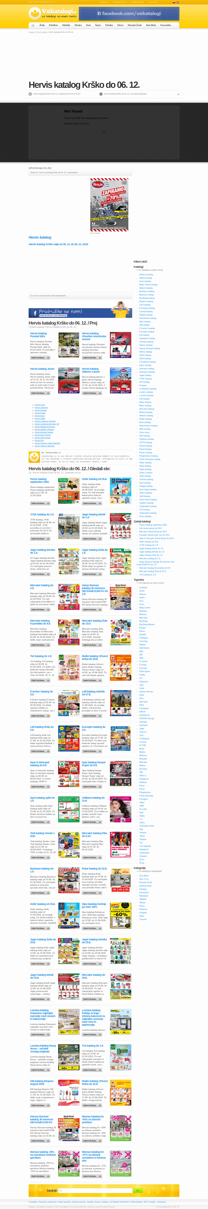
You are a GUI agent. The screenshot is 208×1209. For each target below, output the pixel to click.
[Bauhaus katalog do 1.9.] (68, 880)
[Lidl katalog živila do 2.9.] (68, 739)
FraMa (142, 675)
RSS (146, 1202)
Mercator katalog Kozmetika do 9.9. (40, 622)
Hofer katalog (145, 355)
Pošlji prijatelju (136, 1202)
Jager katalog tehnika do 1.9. (42, 551)
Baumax (143, 614)
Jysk (141, 735)
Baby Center (144, 607)
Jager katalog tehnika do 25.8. (94, 941)
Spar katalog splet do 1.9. (42, 799)
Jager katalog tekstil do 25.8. (41, 976)
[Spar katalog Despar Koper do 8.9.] (120, 774)
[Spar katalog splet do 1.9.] (68, 809)
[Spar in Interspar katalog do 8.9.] (68, 774)
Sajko (141, 802)
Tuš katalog (144, 509)
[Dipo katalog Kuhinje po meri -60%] (120, 916)
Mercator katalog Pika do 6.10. (94, 835)
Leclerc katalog (146, 392)
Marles (142, 752)
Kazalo (97, 1202)
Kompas (143, 385)
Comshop (143, 641)
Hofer (141, 695)
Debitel (142, 644)
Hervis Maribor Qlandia (44, 429)
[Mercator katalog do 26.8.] (120, 986)
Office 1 (142, 775)
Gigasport (143, 681)
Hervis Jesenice (41, 408)
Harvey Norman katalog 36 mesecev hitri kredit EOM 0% (41, 1119)
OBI (141, 772)
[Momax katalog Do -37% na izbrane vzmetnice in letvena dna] (120, 1163)
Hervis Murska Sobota (44, 432)
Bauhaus (143, 611)
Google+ (152, 1202)
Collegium (143, 638)
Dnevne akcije (120, 2)
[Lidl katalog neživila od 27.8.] (120, 703)
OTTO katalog (145, 442)
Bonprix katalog (146, 301)
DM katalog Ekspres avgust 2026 (41, 1083)
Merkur (142, 765)
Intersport (143, 725)
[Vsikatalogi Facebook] (129, 20)
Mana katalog (145, 402)
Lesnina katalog (146, 395)
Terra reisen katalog (148, 499)
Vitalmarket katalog (147, 513)
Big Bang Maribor (147, 624)
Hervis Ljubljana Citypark (45, 421)
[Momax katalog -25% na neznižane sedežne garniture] (68, 1163)
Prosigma (143, 799)
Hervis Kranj (40, 416)
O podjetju (33, 1202)
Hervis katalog (41, 32)
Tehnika (109, 25)
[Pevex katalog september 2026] (68, 491)
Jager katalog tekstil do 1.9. (93, 516)
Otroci (120, 25)
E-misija (142, 665)
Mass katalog (145, 405)
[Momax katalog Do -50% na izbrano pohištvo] (120, 1128)
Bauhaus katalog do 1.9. (41, 870)
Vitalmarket (144, 853)
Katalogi (104, 2)
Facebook (162, 1202)
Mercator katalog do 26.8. (93, 976)
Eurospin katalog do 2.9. (93, 728)
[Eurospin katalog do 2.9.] (120, 739)
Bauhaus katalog (146, 291)
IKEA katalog (145, 358)
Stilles (142, 816)
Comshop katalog (147, 308)
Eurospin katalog (146, 331)
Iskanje (52, 1191)
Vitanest (143, 856)
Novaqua (143, 769)
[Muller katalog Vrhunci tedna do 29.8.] (120, 668)
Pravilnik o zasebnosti (48, 1202)
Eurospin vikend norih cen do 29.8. (154, 535)
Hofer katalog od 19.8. (42, 904)
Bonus (142, 631)
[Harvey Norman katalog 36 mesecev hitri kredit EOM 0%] (68, 1128)
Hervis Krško (40, 419)
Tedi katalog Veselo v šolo (42, 835)
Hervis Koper (40, 413)
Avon (141, 604)
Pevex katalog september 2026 (39, 480)
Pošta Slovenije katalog (149, 459)
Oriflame (143, 782)
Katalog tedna (145, 886)
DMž (141, 658)
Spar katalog (144, 483)
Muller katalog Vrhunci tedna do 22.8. (95, 1083)
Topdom (142, 839)
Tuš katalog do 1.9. (41, 656)
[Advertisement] (104, 56)
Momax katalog (146, 415)
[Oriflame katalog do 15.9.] (120, 809)
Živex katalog (145, 516)
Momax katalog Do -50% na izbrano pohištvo (93, 1119)
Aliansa (142, 594)
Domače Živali (134, 25)
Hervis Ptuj (39, 440)
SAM (141, 806)
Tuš (141, 843)
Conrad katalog (146, 311)
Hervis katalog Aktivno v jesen (91, 370)
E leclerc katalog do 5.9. (41, 693)
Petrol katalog (145, 449)
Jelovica (143, 732)
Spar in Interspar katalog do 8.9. (39, 764)
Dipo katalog (144, 321)
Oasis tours (144, 432)
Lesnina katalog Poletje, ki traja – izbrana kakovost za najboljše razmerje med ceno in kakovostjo (93, 1017)
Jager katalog (145, 375)
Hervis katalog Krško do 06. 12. (84, 85)
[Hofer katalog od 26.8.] (120, 491)
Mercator (143, 762)
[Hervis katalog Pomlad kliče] (68, 345)
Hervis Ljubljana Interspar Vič (47, 424)
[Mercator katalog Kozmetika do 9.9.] (68, 632)
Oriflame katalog (146, 439)
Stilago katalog (145, 486)
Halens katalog (145, 345)
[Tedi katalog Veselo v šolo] (68, 845)
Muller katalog (145, 419)
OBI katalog (144, 436)
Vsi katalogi (114, 1202)
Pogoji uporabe (64, 1202)
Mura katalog (145, 422)
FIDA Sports (144, 671)
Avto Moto (151, 25)
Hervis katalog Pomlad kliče (38, 335)
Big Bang (143, 621)
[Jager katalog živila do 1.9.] (120, 561)
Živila (41, 25)
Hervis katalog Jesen (42, 368)
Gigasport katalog (147, 338)
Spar (141, 812)
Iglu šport (143, 702)
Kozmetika (165, 25)
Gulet (141, 688)
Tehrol (142, 836)
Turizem (142, 919)
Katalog (105, 1202)
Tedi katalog (144, 496)
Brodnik (142, 634)
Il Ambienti (144, 708)
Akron (142, 591)
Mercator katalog (146, 409)
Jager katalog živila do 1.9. (95, 551)
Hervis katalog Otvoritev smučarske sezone (94, 336)
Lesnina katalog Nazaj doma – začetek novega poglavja (43, 1048)
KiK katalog (144, 382)
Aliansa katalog (146, 274)
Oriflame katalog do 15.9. (93, 799)
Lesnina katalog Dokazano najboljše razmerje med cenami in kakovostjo (42, 1014)
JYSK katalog (145, 379)
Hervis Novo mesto (42, 438)
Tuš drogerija (145, 846)
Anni (141, 601)
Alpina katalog (145, 278)
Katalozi (177, 2)
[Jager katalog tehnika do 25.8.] (120, 951)
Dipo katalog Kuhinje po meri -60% (94, 905)
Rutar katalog (145, 466)
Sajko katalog (145, 469)
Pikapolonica (145, 792)
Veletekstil (143, 849)
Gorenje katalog (146, 342)
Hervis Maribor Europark (45, 427)
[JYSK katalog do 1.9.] (68, 526)
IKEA (141, 705)
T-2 (140, 819)
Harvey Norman (146, 691)
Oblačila (66, 25)
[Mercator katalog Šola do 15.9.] (120, 632)
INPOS (142, 712)
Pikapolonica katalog (148, 456)
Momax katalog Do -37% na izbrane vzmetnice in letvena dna (94, 1156)
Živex (141, 859)
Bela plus (143, 618)
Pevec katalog (145, 452)
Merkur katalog (145, 412)
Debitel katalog (145, 315)
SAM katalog (145, 476)
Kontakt (90, 1202)
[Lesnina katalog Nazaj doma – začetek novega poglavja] (68, 1057)
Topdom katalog (146, 503)
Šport (98, 25)
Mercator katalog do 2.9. (41, 587)
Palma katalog (145, 446)
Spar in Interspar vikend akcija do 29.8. (156, 538)
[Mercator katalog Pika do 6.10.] (120, 845)
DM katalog (144, 325)
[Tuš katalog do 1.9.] (68, 668)
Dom (88, 25)
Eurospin (143, 668)
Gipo (141, 685)
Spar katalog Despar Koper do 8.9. (94, 764)
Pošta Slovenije (146, 796)
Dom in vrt (143, 879)
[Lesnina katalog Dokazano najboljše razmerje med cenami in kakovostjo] (68, 1022)
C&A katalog (144, 305)
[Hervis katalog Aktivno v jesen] (120, 380)
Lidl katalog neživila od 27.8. (93, 693)
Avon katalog (145, 281)
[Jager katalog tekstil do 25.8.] (68, 986)
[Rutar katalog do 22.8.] (120, 880)
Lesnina (142, 742)
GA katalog (144, 335)
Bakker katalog (146, 288)
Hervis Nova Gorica (43, 435)
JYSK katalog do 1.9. (42, 514)
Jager (141, 728)
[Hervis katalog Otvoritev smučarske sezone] (120, 345)
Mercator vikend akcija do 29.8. (153, 531)
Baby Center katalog (148, 284)
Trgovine (152, 2)
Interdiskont (144, 715)
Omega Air (144, 779)
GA (140, 678)
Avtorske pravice (79, 1202)
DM (140, 655)
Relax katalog (145, 462)
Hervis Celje (40, 405)
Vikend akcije (137, 2)
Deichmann (144, 648)
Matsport (143, 759)
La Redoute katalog (147, 389)
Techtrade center (146, 826)
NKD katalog (144, 429)
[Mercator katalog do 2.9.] (68, 597)
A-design (143, 587)
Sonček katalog (146, 479)
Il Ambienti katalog (147, 362)
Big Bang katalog (146, 298)
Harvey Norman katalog (149, 348)
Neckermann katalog (148, 426)
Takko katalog (145, 493)
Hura (141, 698)
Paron (142, 785)
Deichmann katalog (147, 318)
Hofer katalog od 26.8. (94, 479)
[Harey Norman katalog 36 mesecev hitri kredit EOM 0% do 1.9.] (120, 597)
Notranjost (143, 896)
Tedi (141, 829)
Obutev (78, 25)
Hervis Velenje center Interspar (47, 443)
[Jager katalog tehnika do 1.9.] (68, 561)
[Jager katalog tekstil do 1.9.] (120, 526)
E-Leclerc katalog (147, 328)
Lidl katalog (144, 399)
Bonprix (142, 628)
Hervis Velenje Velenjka (44, 446)
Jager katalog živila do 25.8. (43, 941)
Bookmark (125, 1202)
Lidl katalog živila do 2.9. (42, 728)
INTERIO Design (146, 718)
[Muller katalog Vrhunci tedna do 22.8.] (120, 1093)
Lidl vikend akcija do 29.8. (150, 528)
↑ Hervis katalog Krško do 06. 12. (167, 1207)
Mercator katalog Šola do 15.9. (94, 622)
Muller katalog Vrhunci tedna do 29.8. (95, 658)
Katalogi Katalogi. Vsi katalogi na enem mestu (54, 13)
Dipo (141, 651)
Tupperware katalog (148, 506)
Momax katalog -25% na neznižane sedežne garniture (43, 1155)
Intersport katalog (147, 372)
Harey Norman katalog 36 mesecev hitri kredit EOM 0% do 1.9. (95, 589)
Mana (141, 749)
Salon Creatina (145, 473)
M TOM (142, 745)
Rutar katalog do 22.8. (94, 868)
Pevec (142, 789)
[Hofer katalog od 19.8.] (68, 916)
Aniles (142, 597)
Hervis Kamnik (41, 410)
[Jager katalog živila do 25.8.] (68, 951)
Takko (142, 822)
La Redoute (144, 738)
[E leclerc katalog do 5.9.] (68, 703)
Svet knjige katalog (147, 489)
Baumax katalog (146, 295)
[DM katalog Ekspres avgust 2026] (68, 1093)
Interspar (143, 722)
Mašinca (143, 755)
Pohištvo (53, 25)
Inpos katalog (145, 365)
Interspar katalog (146, 368)
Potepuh (143, 912)
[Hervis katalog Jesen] (68, 380)
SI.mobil (143, 809)
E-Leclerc (143, 661)
